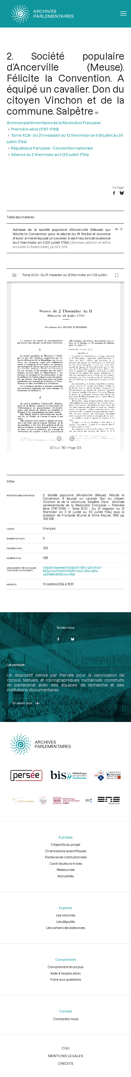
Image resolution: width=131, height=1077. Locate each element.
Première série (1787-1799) (35, 129)
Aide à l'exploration (65, 973)
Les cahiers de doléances (65, 928)
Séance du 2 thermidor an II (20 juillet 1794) (50, 154)
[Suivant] (72, 438)
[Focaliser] (121, 229)
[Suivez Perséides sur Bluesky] (72, 639)
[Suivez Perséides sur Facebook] (58, 639)
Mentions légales (65, 1056)
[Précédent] (59, 438)
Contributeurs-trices (65, 863)
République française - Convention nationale (52, 148)
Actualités (66, 876)
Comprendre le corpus (65, 967)
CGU (65, 1048)
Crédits (65, 1063)
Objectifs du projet (65, 844)
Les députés (65, 921)
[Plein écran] (116, 275)
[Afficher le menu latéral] (14, 275)
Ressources (66, 870)
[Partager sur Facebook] (114, 193)
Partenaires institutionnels (66, 857)
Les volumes (65, 915)
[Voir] (96, 111)
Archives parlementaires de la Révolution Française (54, 122)
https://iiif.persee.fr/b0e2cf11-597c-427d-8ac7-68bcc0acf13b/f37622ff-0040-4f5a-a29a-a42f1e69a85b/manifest (72, 571)
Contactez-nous (65, 1019)
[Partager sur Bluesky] (122, 193)
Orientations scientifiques (65, 851)
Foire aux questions (65, 979)
